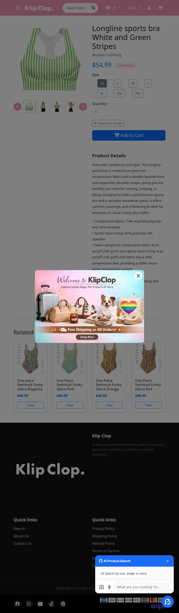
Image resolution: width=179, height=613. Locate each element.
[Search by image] (101, 587)
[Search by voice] (109, 586)
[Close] (138, 276)
